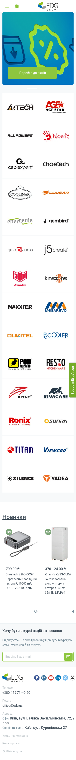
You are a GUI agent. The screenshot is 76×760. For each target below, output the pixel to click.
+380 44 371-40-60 (16, 693)
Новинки (14, 517)
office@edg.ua (12, 706)
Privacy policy (11, 743)
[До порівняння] (36, 611)
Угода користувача (15, 735)
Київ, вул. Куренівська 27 (46, 727)
